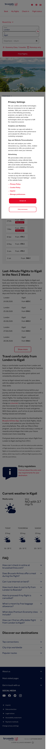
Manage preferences (17, 194)
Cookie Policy (15, 187)
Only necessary (23, 209)
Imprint (12, 191)
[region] (22, 157)
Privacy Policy (15, 184)
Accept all (23, 200)
